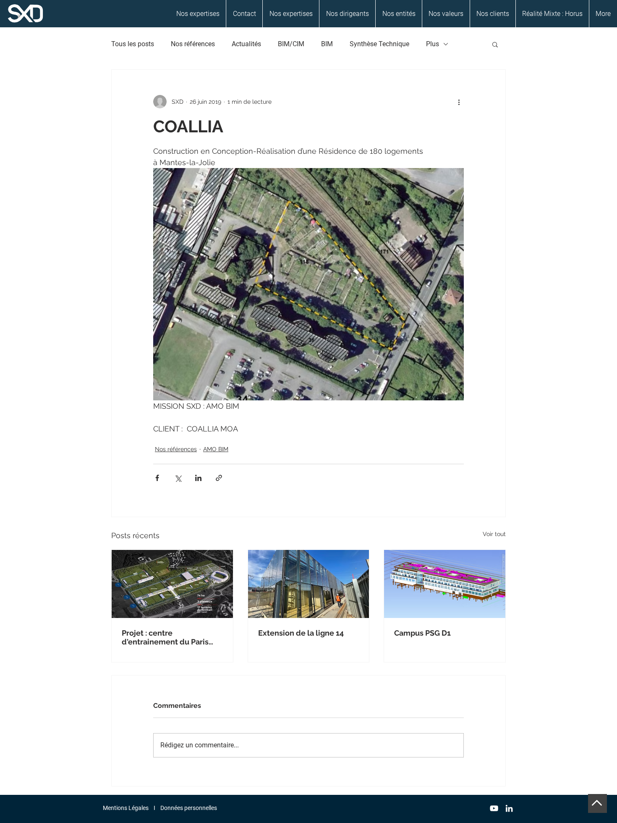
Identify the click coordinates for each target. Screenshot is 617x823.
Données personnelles (188, 808)
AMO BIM (215, 449)
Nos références (193, 44)
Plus (432, 44)
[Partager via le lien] (219, 478)
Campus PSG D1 (422, 632)
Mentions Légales (126, 808)
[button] (495, 44)
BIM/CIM (291, 44)
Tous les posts (132, 44)
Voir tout (494, 534)
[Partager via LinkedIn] (198, 478)
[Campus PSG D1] (444, 584)
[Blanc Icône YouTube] (494, 808)
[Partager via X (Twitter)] (178, 478)
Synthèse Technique (379, 44)
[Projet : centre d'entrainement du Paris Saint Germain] (172, 584)
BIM (327, 44)
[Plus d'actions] (459, 102)
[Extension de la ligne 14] (308, 584)
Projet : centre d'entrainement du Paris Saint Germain (165, 637)
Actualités (246, 44)
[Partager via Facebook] (157, 478)
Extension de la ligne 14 (301, 632)
